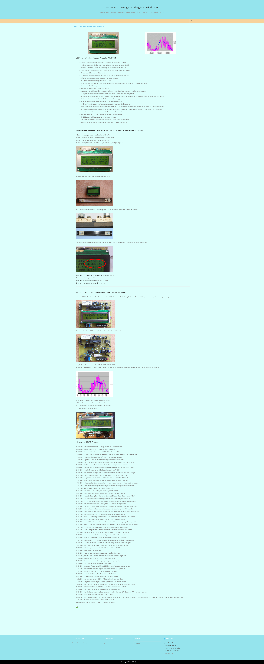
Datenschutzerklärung (79, 643)
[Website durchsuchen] (191, 21)
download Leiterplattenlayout (85, 280)
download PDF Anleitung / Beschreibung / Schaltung (92, 275)
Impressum (106, 643)
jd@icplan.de (169, 653)
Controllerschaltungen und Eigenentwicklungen (132, 7)
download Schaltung (82, 278)
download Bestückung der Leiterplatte (88, 283)
